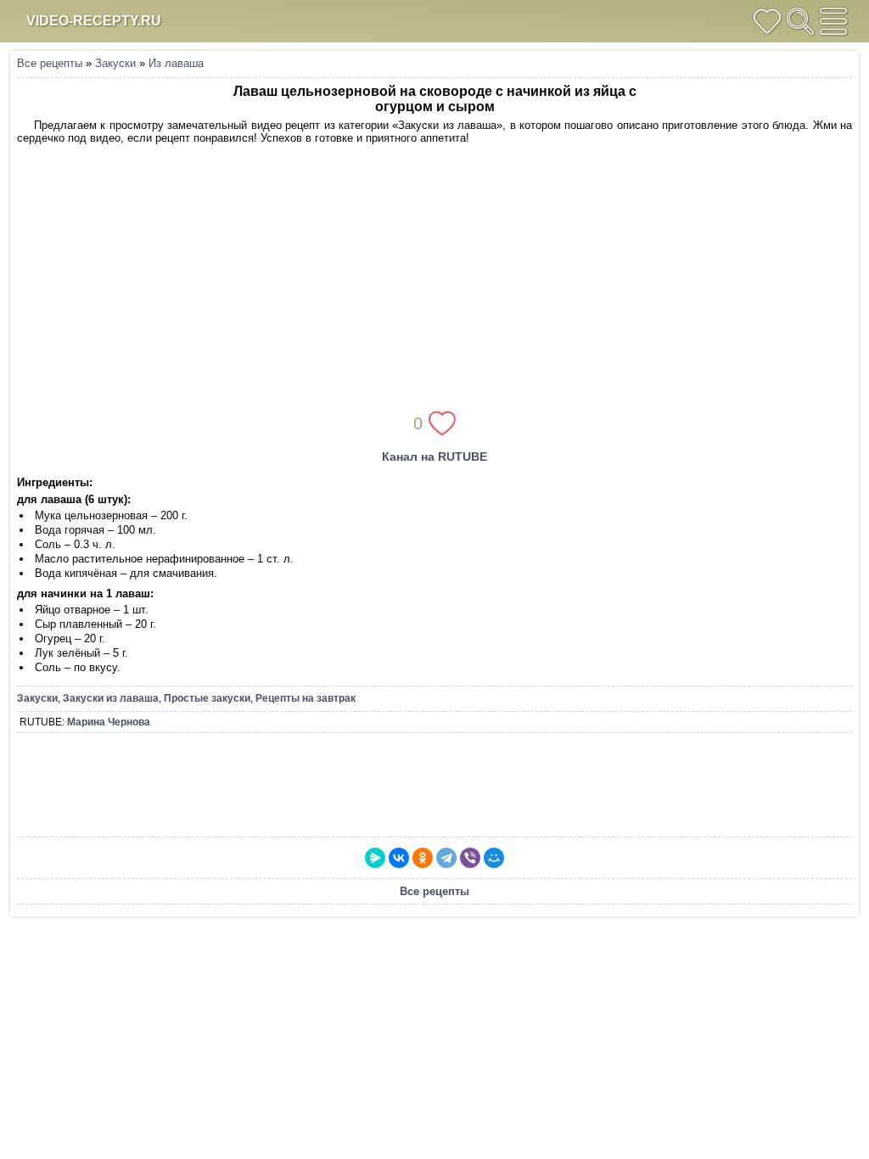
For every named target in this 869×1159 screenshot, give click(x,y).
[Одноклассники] (422, 858)
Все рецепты (49, 63)
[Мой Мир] (494, 858)
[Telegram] (446, 858)
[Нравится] (442, 423)
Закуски (115, 63)
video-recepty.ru (93, 21)
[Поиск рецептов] (800, 21)
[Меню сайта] (833, 21)
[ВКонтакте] (399, 858)
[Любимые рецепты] (767, 21)
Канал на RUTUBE (434, 456)
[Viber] (470, 858)
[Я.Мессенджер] (375, 858)
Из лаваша (176, 63)
